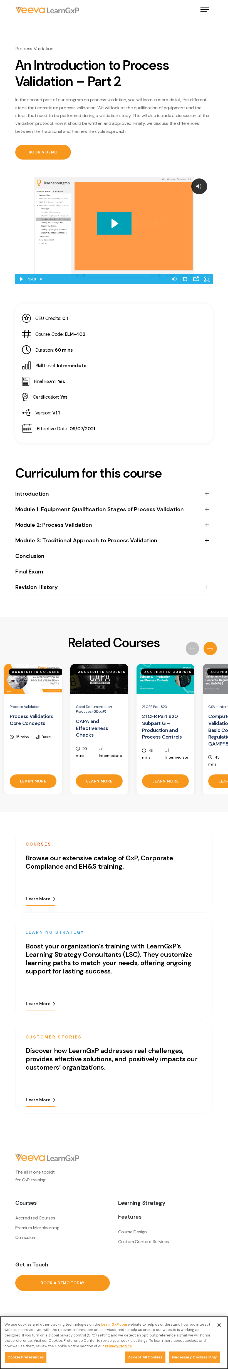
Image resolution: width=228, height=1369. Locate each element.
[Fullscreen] (207, 279)
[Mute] (173, 279)
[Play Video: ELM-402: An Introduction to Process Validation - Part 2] (114, 223)
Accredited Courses (35, 1218)
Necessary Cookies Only (194, 1357)
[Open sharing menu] (196, 279)
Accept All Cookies (145, 1357)
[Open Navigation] (205, 10)
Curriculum (25, 1237)
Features (130, 1216)
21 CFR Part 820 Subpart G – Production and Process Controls (162, 726)
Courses (26, 1202)
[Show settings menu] (184, 279)
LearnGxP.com (114, 1324)
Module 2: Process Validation (53, 524)
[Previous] (192, 648)
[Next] (210, 648)
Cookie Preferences (26, 1357)
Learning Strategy (141, 1202)
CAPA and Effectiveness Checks (92, 728)
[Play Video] (20, 279)
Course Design (132, 1232)
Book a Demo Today (63, 1282)
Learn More (33, 781)
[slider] (103, 279)
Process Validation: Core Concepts (31, 720)
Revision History (36, 587)
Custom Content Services (143, 1241)
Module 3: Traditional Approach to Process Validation (86, 540)
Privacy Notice (118, 1346)
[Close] (219, 1325)
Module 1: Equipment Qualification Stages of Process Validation (99, 509)
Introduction (32, 493)
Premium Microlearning (37, 1228)
